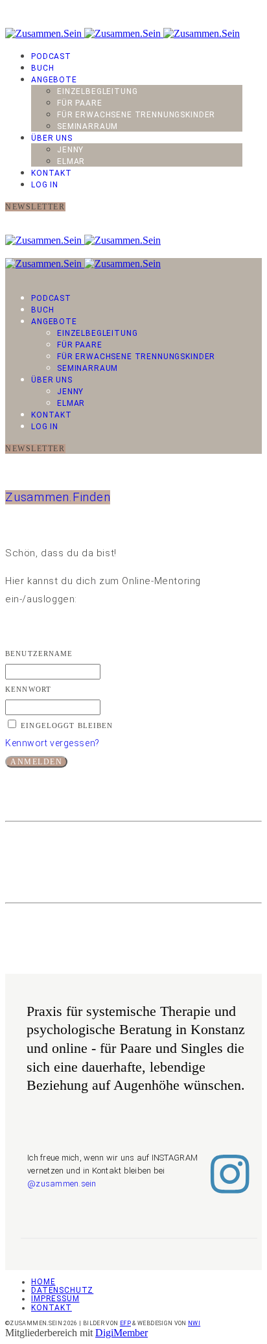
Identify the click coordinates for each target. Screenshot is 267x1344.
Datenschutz (62, 1290)
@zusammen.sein (62, 1183)
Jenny (70, 149)
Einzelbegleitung (97, 91)
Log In (44, 184)
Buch (42, 68)
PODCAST (51, 56)
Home (43, 1281)
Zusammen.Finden (57, 497)
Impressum (55, 1298)
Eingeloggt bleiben (67, 725)
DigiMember (121, 1332)
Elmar (71, 161)
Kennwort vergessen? (52, 743)
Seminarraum (87, 126)
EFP (125, 1323)
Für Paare (79, 103)
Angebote (54, 79)
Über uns (52, 138)
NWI (194, 1323)
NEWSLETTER (35, 206)
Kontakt (51, 173)
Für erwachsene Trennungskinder (136, 114)
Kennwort (28, 689)
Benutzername (39, 653)
